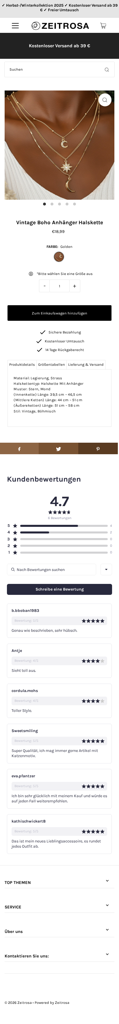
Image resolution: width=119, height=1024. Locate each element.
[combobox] (106, 569)
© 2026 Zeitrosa (18, 1002)
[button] (57, 525)
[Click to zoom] (104, 99)
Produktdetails (22, 364)
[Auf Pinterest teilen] (98, 448)
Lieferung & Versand (86, 364)
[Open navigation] (15, 25)
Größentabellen (51, 364)
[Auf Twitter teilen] (58, 448)
